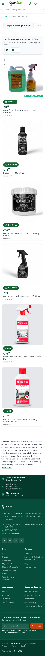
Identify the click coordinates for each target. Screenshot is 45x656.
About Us (28, 553)
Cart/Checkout (8, 602)
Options (11, 102)
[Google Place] (15, 540)
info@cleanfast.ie (13, 534)
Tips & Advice (30, 567)
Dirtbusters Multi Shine (14, 173)
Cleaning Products (10, 567)
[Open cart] (41, 3)
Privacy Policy (30, 602)
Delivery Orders (31, 591)
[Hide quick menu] (42, 647)
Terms (14, 646)
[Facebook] (4, 540)
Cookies (24, 646)
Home (4, 16)
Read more (7, 467)
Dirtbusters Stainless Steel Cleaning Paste (21, 234)
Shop (4, 553)
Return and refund (32, 595)
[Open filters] (6, 50)
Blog (26, 563)
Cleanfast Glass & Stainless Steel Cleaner (19, 111)
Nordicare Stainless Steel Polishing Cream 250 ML (20, 420)
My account (7, 599)
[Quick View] (22, 96)
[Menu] (2, 3)
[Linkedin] (21, 540)
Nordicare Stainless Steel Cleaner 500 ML (22, 358)
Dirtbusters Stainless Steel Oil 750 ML (21, 296)
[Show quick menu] (40, 653)
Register (5, 595)
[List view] (17, 50)
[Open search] (40, 9)
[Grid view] (12, 50)
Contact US (29, 599)
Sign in (5, 591)
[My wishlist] (35, 3)
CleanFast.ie (15, 643)
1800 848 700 (11, 530)
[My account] (30, 3)
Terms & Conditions (33, 606)
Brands (5, 557)
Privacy (5, 646)
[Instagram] (10, 540)
